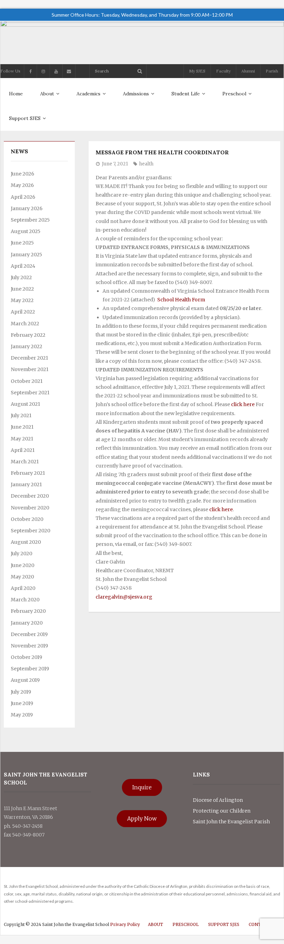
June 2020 (22, 565)
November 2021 (29, 369)
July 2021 (21, 415)
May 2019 (22, 715)
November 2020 (30, 508)
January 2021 (26, 484)
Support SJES (223, 924)
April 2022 (23, 312)
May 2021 (22, 439)
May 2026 (22, 185)
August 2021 (25, 404)
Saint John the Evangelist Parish (231, 821)
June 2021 (22, 427)
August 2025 (26, 231)
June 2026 (22, 174)
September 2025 (30, 220)
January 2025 (26, 254)
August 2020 (26, 542)
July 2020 (21, 553)
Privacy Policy (125, 924)
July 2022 (21, 277)
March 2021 (25, 461)
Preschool (185, 924)
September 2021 (30, 392)
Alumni (248, 71)
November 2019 (29, 646)
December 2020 (30, 496)
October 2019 (26, 657)
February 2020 (28, 611)
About (155, 924)
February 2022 (28, 335)
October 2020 (27, 519)
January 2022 (26, 346)
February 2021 (28, 473)
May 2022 (22, 300)
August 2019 (25, 680)
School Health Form (181, 300)
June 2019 (22, 703)
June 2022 (22, 289)
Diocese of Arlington (218, 800)
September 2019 (30, 669)
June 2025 (22, 243)
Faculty (223, 71)
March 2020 (25, 600)
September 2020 (30, 530)
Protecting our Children (221, 811)
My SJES (197, 71)
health (146, 164)
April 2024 (23, 266)
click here (243, 404)
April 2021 (23, 450)
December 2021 (29, 358)
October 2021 (27, 381)
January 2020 (27, 623)
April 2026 (23, 197)
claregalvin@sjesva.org (124, 597)
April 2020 (23, 588)
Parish (272, 71)
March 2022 (25, 323)
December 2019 (29, 634)
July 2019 (21, 692)
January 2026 (27, 208)
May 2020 (22, 577)
